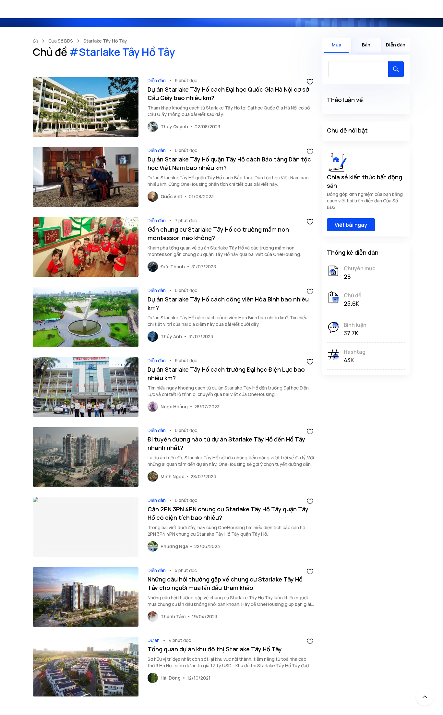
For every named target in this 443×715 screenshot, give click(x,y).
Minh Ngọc (172, 476)
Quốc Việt (171, 196)
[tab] (336, 45)
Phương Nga (174, 546)
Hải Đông (171, 678)
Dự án (154, 640)
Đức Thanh (173, 266)
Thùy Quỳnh (174, 126)
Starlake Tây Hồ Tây (105, 41)
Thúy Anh (171, 336)
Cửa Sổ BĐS (60, 41)
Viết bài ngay (351, 224)
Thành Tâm (173, 616)
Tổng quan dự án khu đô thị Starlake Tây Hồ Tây (215, 649)
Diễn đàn (157, 80)
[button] (310, 81)
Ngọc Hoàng (174, 406)
